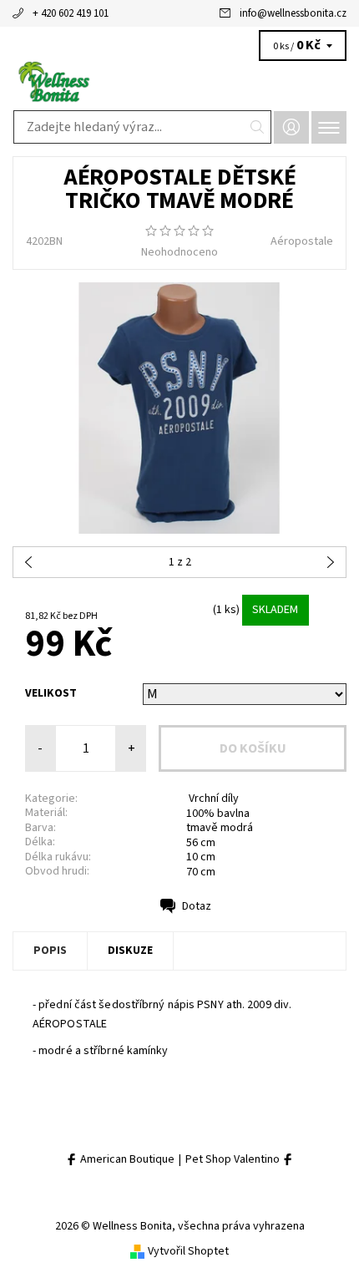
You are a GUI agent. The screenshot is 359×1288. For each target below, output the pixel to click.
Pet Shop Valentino (233, 1160)
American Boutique (126, 1160)
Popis (50, 950)
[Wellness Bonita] (179, 82)
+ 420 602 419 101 (71, 13)
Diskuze (130, 950)
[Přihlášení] (291, 127)
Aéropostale (302, 241)
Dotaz (196, 906)
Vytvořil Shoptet (188, 1251)
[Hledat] (257, 127)
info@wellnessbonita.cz (293, 13)
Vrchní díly (212, 798)
